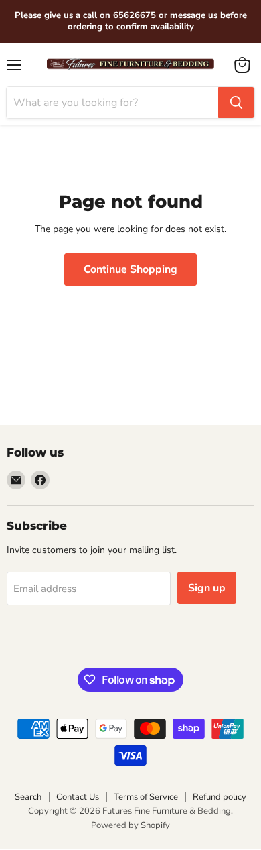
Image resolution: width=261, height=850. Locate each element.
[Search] (236, 102)
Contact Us (77, 797)
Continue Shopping (130, 269)
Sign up (207, 588)
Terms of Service (146, 797)
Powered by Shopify (130, 825)
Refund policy (219, 797)
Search (28, 797)
